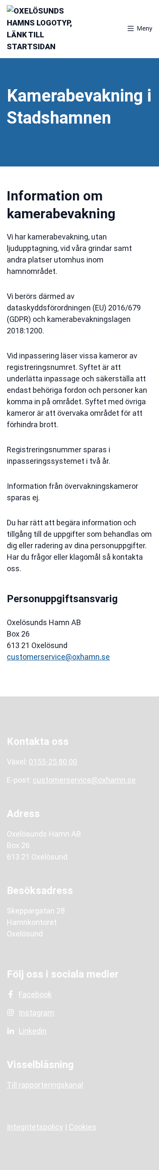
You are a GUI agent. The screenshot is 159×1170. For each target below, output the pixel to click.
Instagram (36, 1012)
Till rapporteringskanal (45, 1084)
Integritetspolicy (35, 1126)
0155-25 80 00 (53, 761)
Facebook (35, 994)
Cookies (82, 1126)
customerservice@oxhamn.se (58, 656)
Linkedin (33, 1030)
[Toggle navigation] (140, 29)
